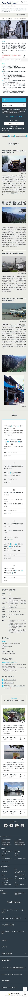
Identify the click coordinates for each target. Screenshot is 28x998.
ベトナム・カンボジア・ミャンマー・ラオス (20, 879)
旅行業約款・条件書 (6, 842)
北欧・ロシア (4, 871)
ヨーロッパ (4, 869)
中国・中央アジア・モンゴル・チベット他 (7, 879)
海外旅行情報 (4, 893)
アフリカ (3, 875)
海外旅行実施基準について (20, 844)
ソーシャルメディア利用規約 (20, 859)
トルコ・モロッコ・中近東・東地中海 (20, 872)
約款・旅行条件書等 (9, 683)
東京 (14, 117)
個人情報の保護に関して (10, 680)
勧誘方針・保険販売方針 (20, 842)
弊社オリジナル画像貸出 (6, 858)
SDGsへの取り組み (5, 862)
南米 (16, 882)
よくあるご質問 (18, 839)
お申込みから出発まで (6, 839)
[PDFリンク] (10, 688)
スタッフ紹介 (17, 851)
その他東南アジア (5, 882)
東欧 (16, 869)
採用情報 (16, 856)
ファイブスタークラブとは (7, 851)
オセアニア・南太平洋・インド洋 (20, 885)
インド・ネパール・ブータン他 (20, 875)
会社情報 (16, 853)
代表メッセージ (5, 853)
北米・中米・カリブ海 (6, 884)
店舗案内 (3, 856)
